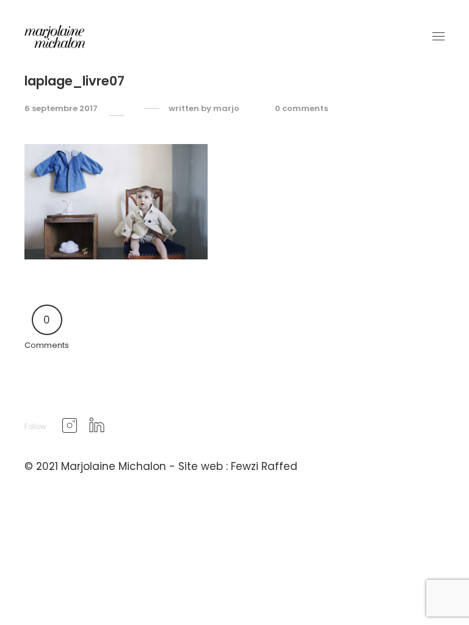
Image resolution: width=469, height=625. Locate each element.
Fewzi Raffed (264, 466)
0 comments (301, 109)
